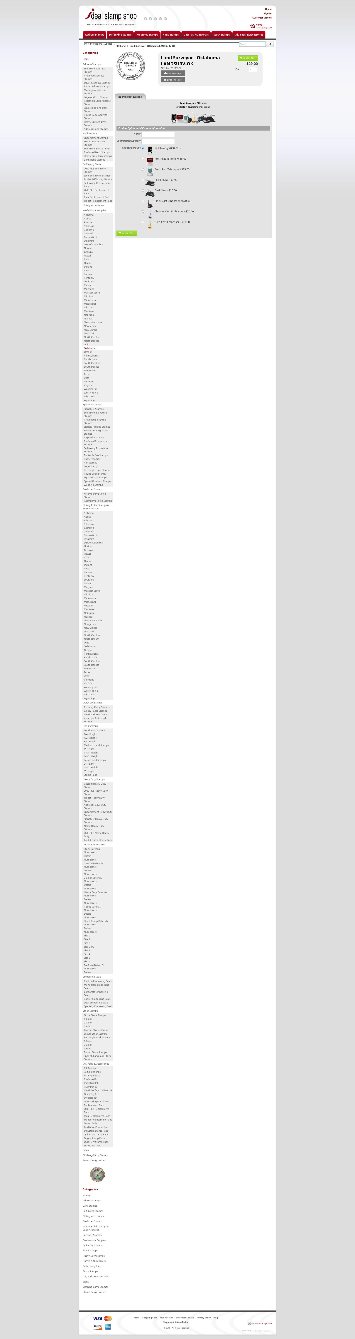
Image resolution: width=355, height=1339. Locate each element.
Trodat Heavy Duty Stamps (94, 799)
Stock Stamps (222, 34)
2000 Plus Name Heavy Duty (96, 834)
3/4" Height (90, 741)
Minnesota (90, 300)
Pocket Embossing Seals (97, 999)
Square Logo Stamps (95, 477)
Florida (88, 248)
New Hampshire (93, 322)
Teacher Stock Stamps (96, 1030)
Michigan (89, 296)
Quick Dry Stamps (92, 702)
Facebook (150, 19)
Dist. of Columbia (93, 244)
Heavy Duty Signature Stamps (96, 432)
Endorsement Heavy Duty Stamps (98, 813)
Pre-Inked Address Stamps (94, 77)
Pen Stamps (90, 462)
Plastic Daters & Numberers (92, 908)
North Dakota (91, 340)
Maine (87, 285)
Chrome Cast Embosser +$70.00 (174, 211)
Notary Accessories (93, 205)
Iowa (86, 270)
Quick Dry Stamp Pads (96, 1134)
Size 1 (87, 939)
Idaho (87, 259)
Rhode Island (91, 359)
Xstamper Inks (92, 1075)
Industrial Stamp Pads (96, 1130)
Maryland (89, 289)
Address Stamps (94, 34)
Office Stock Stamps (95, 1015)
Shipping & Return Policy (175, 1322)
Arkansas (89, 226)
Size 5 (87, 957)
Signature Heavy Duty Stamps (96, 820)
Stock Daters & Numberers (92, 850)
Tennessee (89, 370)
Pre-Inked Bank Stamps (97, 152)
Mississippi (90, 303)
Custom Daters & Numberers (93, 865)
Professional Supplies (101, 43)
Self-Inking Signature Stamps (95, 414)
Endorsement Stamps (96, 137)
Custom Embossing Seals (97, 981)
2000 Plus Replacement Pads (96, 191)
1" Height (89, 749)
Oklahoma (121, 46)
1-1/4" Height (91, 752)
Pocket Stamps (92, 459)
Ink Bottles (90, 1068)
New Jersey (90, 326)
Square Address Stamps (97, 82)
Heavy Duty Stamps (94, 779)
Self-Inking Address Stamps (94, 70)
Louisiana (89, 281)
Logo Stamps (91, 466)
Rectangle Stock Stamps (97, 1037)
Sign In (268, 13)
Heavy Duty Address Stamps (95, 123)
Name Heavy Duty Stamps (94, 827)
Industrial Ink (91, 1083)
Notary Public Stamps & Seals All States (96, 506)
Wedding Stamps (93, 484)
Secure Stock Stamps (95, 1033)
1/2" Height (90, 737)
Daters (87, 856)
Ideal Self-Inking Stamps (97, 175)
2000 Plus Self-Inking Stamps (95, 170)
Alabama (89, 214)
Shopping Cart (264, 27)
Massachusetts (92, 292)
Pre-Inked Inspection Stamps (95, 442)
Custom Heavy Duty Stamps (95, 785)
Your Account (166, 1317)
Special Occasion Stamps (97, 481)
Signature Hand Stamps (97, 426)
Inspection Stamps (94, 437)
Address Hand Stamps (96, 129)
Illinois (87, 263)
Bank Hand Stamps (94, 159)
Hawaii (87, 255)
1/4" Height (90, 734)
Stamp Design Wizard (94, 1160)
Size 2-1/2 (89, 946)
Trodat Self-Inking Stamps (98, 179)
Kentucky (89, 277)
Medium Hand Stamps (96, 745)
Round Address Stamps (97, 86)
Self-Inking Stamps (120, 34)
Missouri (88, 307)
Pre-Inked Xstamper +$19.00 (172, 169)
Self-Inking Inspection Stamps (96, 449)
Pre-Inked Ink (91, 1079)
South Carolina (92, 363)
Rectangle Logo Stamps (97, 470)
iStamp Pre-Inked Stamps (98, 500)
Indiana (88, 266)
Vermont (89, 381)
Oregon (88, 351)
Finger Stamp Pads (94, 1138)
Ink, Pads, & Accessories (249, 34)
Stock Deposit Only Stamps (94, 143)
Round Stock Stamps (95, 1052)
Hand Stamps (171, 34)
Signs (86, 1150)
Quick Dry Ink (91, 1094)
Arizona (88, 222)
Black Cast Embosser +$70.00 (172, 201)
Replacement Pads (94, 1105)
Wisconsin (89, 396)
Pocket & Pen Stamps (96, 455)
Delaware (89, 240)
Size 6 (87, 961)
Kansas (88, 274)
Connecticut (90, 237)
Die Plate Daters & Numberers (94, 966)
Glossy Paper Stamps (95, 710)
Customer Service (262, 17)
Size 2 (87, 943)
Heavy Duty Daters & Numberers (95, 894)
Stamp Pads (90, 774)
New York (89, 333)
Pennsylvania (91, 355)
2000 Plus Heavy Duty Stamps (96, 792)
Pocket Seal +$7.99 (166, 179)
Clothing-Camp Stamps (96, 707)
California (89, 229)
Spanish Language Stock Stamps (97, 1057)
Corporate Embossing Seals (96, 993)
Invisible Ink (90, 1097)
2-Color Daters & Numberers (93, 879)
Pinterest (160, 19)
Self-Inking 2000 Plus (168, 148)
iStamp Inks (90, 1086)
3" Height (89, 771)
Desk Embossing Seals (96, 1002)
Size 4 (87, 954)
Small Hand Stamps (94, 730)
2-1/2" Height (91, 767)
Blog (215, 1317)
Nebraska (89, 314)
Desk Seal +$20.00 (166, 190)
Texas (87, 374)
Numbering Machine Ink (97, 1101)
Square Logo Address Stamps (95, 109)
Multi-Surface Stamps (95, 714)
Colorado (89, 233)
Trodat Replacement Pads (98, 200)
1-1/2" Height (91, 756)
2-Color (88, 1022)
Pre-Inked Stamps (147, 34)
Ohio (86, 344)
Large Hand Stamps (95, 760)
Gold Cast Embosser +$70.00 (172, 222)
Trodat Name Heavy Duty (98, 840)
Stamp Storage (92, 1145)
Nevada (88, 318)
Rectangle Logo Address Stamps (97, 102)
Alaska (87, 218)
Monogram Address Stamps (95, 91)
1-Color (88, 1018)
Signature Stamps (94, 409)
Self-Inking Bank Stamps (97, 148)
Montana (89, 311)
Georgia (88, 252)
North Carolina (92, 337)
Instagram (165, 19)
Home (268, 9)
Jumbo (87, 1026)
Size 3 (87, 950)
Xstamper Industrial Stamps (95, 719)
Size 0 (87, 935)
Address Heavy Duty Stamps (95, 806)
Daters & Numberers (196, 34)
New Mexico (90, 329)
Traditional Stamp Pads (96, 1127)
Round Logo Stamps (95, 473)
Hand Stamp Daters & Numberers (96, 922)
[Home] (85, 43)
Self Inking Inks (92, 1071)
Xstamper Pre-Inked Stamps (95, 495)
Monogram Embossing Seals (96, 986)
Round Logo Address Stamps (95, 116)
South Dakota (91, 366)
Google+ (155, 19)
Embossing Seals (92, 976)
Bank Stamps (90, 133)
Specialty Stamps (92, 404)
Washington (90, 389)
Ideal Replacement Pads (97, 197)
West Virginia (91, 392)
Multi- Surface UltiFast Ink (98, 1090)
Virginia (88, 385)
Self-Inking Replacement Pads (97, 184)
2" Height (89, 763)
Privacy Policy (204, 1317)
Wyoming (89, 400)
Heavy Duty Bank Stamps (98, 156)
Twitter (145, 19)
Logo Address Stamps (96, 97)
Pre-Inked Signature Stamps (95, 421)
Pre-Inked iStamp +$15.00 (170, 158)
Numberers (90, 859)
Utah (86, 377)
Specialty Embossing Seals (98, 1006)
